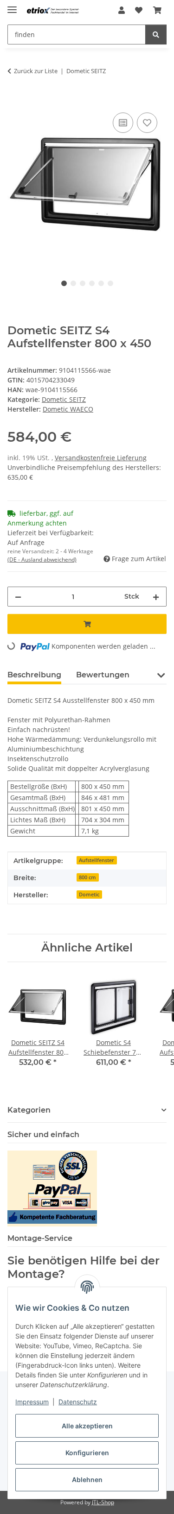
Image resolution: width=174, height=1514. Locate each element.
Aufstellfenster (96, 860)
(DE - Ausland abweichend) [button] (42, 559)
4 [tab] (92, 283)
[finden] (156, 34)
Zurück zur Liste (36, 71)
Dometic (89, 894)
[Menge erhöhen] (156, 596)
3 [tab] (82, 283)
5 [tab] (101, 283)
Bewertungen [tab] (102, 674)
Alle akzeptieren (87, 1426)
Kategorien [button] (29, 1110)
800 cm (87, 877)
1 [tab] (64, 283)
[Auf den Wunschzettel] (147, 123)
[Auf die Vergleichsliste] (123, 123)
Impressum (32, 1402)
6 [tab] (110, 283)
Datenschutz (77, 1402)
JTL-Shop (103, 1502)
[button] (121, 10)
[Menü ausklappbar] (12, 6)
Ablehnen (87, 1479)
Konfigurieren (87, 1453)
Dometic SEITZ (64, 399)
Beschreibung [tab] (34, 674)
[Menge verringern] (18, 596)
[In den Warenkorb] (14, 100)
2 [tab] (73, 283)
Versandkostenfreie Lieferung (101, 457)
